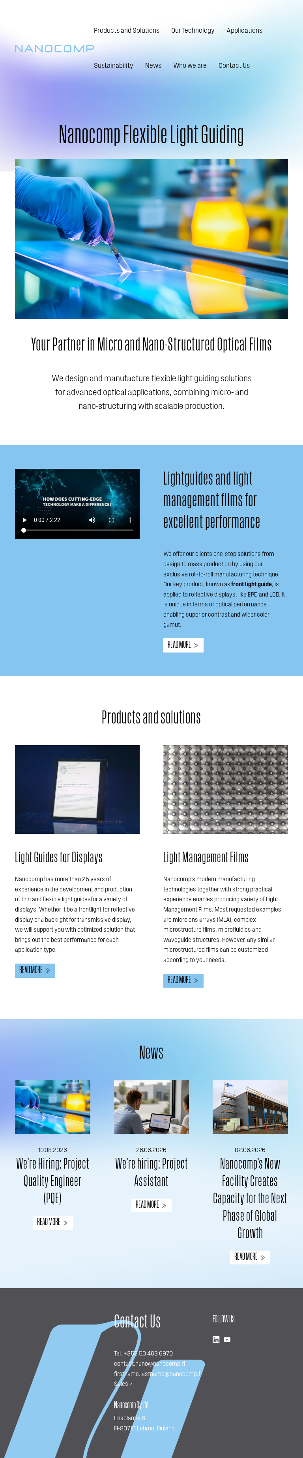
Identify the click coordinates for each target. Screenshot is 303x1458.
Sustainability (113, 66)
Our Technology (193, 31)
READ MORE (48, 1222)
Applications (244, 31)
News (153, 66)
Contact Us (234, 66)
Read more (179, 645)
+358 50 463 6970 (148, 1354)
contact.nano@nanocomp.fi (149, 1364)
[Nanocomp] (54, 48)
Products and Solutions (126, 31)
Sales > (123, 1384)
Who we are (190, 66)
